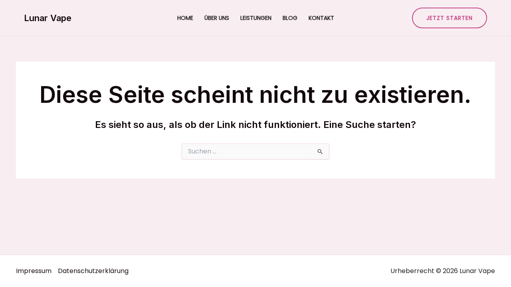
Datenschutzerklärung (93, 270)
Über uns (216, 18)
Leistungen (255, 18)
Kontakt (321, 18)
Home (185, 18)
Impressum (33, 270)
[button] (449, 18)
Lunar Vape (47, 18)
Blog (290, 18)
